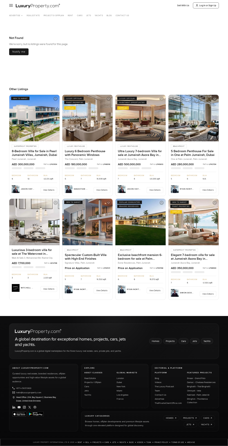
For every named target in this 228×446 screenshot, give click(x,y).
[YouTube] (19, 407)
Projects (170, 341)
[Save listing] (55, 99)
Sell (87, 442)
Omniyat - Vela (194, 390)
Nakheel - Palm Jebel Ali (198, 394)
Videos (158, 382)
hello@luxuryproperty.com (28, 392)
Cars (79, 15)
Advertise (14, 15)
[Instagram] (24, 407)
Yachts (99, 15)
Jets (88, 15)
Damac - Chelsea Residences (201, 382)
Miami (119, 390)
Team (157, 390)
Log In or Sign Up (207, 5)
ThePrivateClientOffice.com (168, 403)
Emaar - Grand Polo (196, 378)
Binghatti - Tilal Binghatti (198, 386)
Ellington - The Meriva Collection (197, 400)
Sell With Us (183, 5)
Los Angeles (122, 394)
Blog (109, 15)
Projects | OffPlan (54, 15)
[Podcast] (35, 407)
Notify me (18, 51)
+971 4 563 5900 (23, 388)
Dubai (119, 382)
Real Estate (33, 15)
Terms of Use (177, 442)
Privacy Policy (161, 442)
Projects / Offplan (92, 382)
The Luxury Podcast (164, 386)
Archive (191, 442)
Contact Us (122, 15)
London (120, 378)
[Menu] (11, 5)
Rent (70, 15)
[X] (29, 407)
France (120, 398)
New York (121, 386)
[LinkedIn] (13, 407)
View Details (48, 190)
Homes (155, 341)
